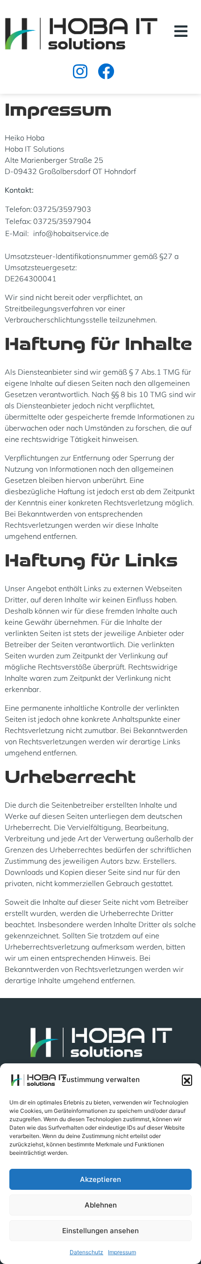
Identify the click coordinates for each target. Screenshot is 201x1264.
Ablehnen (101, 1205)
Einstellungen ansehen (100, 1230)
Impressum (122, 1252)
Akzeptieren (100, 1179)
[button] (187, 1079)
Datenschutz (86, 1252)
